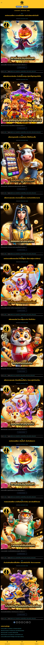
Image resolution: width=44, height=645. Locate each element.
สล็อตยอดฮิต (34, 132)
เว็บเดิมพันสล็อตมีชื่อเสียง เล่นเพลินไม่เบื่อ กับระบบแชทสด (22, 562)
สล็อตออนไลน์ (34, 71)
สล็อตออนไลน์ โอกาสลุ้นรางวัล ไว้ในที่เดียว (22, 319)
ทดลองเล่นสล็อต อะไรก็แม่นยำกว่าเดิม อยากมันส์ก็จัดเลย (22, 502)
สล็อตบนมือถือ (28, 71)
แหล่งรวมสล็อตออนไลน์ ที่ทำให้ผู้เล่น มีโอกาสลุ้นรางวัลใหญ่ (22, 258)
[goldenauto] (22, 2)
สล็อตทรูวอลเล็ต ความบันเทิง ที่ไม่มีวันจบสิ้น (22, 137)
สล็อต (22, 13)
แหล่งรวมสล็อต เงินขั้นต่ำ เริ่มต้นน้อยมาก (22, 441)
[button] (1, 2)
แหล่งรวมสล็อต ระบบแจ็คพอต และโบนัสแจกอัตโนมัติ (22, 15)
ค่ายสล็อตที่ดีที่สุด (23, 71)
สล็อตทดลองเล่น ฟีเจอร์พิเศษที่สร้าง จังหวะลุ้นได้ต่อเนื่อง (22, 380)
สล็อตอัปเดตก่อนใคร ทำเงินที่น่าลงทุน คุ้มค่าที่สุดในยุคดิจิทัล (22, 76)
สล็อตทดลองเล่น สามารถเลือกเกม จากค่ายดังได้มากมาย (22, 198)
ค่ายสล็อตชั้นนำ (17, 71)
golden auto (13, 71)
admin (27, 18)
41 (27, 622)
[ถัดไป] (30, 622)
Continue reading (22, 67)
